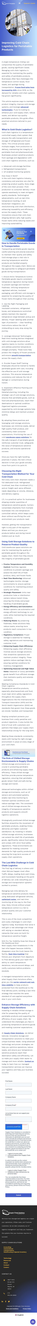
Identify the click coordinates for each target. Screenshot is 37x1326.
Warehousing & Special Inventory (15, 1252)
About (6, 1263)
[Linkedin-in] (2, 1301)
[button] (19, 3)
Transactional (8, 1249)
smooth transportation (21, 355)
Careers (6, 1267)
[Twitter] (9, 1301)
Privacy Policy (27, 1308)
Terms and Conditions (12, 1308)
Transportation (9, 1250)
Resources (7, 1260)
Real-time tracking (16, 954)
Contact (6, 1265)
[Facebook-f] (5, 1301)
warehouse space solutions (17, 437)
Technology (7, 1258)
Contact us (29, 1061)
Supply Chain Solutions (14, 1033)
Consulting (7, 1247)
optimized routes (9, 899)
